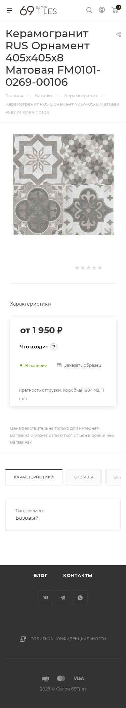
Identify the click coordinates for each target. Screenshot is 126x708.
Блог (41, 575)
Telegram (63, 598)
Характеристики (34, 477)
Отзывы (83, 477)
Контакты (77, 575)
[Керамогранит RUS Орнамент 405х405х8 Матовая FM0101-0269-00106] (63, 184)
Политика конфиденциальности (69, 639)
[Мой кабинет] (102, 10)
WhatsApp (80, 598)
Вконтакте (46, 598)
